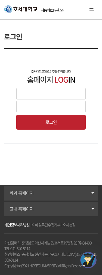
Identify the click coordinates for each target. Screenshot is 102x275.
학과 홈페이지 (21, 193)
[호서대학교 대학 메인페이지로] (22, 9)
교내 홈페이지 (21, 208)
